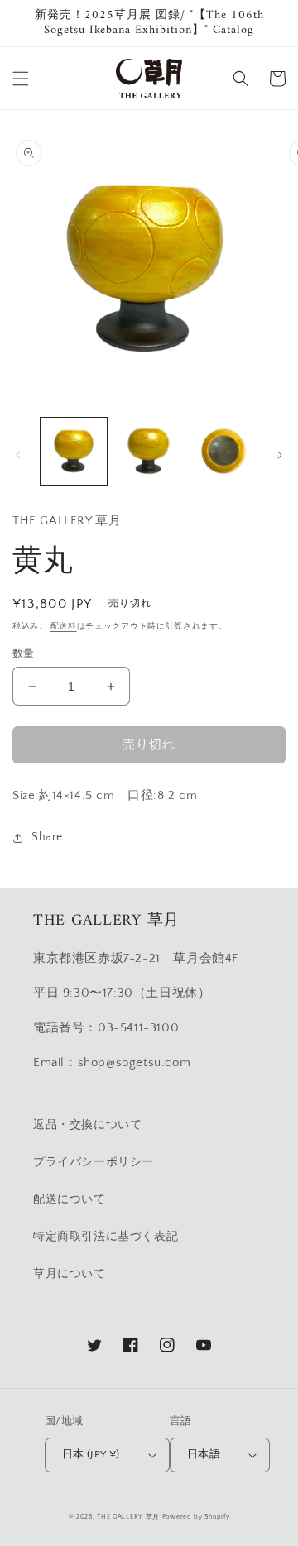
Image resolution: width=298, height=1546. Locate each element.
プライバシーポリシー (93, 1162)
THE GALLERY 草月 (128, 1516)
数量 (23, 653)
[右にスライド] (280, 455)
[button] (20, 78)
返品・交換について (87, 1125)
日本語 (203, 1454)
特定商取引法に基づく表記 (105, 1236)
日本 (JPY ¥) (91, 1454)
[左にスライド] (18, 455)
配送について (69, 1199)
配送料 (63, 626)
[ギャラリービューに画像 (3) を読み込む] (223, 451)
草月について (69, 1273)
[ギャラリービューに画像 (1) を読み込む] (74, 451)
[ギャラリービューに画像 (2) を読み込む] (148, 451)
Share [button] (47, 837)
